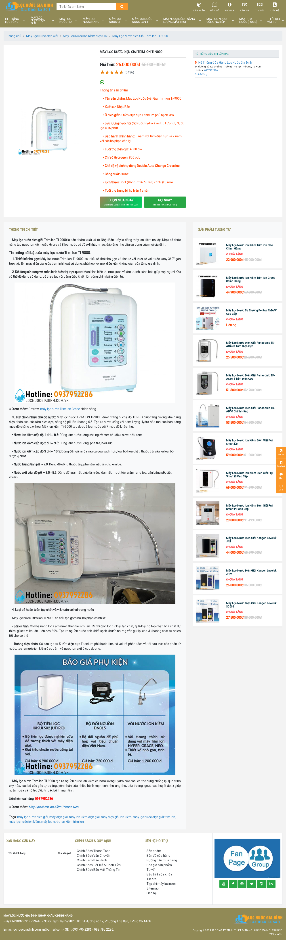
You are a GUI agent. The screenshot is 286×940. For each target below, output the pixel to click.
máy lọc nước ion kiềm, (25, 821)
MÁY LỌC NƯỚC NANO (91, 20)
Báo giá (245, 10)
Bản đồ (214, 10)
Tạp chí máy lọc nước (161, 884)
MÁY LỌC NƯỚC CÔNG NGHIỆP (216, 20)
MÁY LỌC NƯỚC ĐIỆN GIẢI (38, 20)
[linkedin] (271, 884)
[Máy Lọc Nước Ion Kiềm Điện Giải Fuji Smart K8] (207, 448)
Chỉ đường (201, 74)
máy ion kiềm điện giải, (85, 817)
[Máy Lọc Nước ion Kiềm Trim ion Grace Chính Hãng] (207, 285)
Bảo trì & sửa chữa (159, 874)
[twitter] (251, 884)
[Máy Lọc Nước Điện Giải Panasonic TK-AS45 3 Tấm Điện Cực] (207, 350)
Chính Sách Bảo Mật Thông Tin (98, 869)
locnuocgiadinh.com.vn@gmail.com (38, 929)
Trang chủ (14, 36)
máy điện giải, (59, 817)
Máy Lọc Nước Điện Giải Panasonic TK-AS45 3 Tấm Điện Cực (250, 344)
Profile (229, 10)
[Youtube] (223, 884)
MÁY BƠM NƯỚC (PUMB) (248, 20)
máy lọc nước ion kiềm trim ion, (62, 821)
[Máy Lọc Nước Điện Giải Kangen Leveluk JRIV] (207, 578)
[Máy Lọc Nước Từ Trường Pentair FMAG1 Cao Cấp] (207, 318)
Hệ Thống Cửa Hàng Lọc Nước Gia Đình (225, 62)
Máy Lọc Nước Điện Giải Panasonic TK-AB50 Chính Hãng (250, 409)
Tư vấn (151, 869)
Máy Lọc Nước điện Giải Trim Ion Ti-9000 (140, 36)
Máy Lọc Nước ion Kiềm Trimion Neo (53, 807)
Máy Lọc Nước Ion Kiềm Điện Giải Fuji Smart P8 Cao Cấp (249, 507)
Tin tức (260, 10)
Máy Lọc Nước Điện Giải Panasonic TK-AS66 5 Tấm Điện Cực (250, 377)
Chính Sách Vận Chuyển (93, 855)
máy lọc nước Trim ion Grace (60, 409)
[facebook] (247, 858)
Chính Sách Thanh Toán (93, 851)
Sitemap (153, 888)
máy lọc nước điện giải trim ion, (154, 817)
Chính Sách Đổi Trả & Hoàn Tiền (99, 865)
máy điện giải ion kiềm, (117, 817)
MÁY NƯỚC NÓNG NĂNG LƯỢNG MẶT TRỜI (179, 20)
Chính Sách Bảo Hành (92, 860)
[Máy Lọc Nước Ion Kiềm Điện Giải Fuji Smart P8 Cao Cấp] (207, 513)
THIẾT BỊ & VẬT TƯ (273, 20)
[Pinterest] (242, 884)
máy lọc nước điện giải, (33, 817)
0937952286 (211, 70)
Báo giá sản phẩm (159, 865)
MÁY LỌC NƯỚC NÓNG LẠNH (142, 20)
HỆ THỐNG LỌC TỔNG (12, 20)
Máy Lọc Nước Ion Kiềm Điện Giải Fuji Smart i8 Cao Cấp (249, 474)
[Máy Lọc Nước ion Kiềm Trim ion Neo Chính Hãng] (207, 253)
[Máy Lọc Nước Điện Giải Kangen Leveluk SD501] (207, 611)
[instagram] (261, 884)
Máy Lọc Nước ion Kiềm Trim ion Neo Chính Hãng (249, 246)
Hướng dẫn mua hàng (162, 860)
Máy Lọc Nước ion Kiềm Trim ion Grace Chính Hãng (250, 279)
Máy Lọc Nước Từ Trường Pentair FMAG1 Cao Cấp (252, 312)
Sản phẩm (199, 10)
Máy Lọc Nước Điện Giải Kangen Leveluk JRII (251, 539)
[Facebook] (233, 884)
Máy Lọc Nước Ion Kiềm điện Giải (85, 36)
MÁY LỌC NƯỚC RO (65, 20)
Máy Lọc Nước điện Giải (42, 36)
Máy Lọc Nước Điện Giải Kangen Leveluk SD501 (251, 604)
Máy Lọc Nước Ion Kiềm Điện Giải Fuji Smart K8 (249, 442)
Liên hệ (274, 10)
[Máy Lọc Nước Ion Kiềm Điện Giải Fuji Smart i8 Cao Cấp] (207, 481)
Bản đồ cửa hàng (158, 855)
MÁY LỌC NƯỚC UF (115, 20)
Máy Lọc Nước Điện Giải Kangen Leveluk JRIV (251, 572)
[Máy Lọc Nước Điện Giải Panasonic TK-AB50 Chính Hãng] (207, 416)
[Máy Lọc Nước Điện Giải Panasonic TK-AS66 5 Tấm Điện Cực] (207, 383)
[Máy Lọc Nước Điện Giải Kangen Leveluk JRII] (207, 546)
